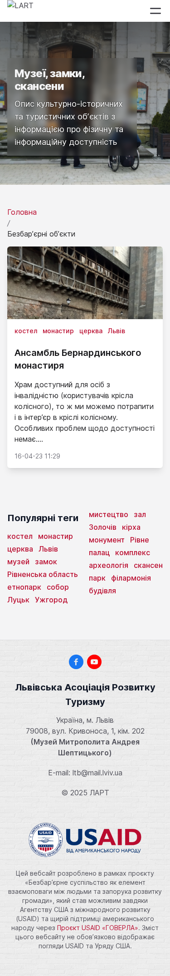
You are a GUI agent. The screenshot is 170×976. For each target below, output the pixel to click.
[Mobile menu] (155, 11)
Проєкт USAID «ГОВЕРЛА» (97, 928)
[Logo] (20, 11)
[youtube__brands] (94, 662)
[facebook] (76, 662)
